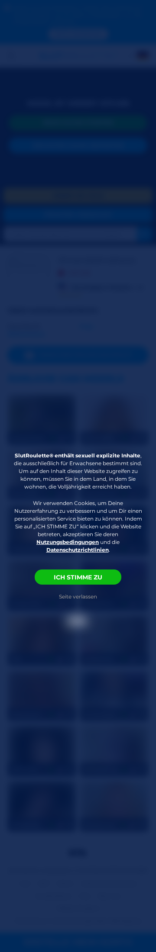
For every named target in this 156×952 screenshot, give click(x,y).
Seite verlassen (78, 596)
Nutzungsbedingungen (67, 542)
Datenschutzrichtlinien (77, 550)
